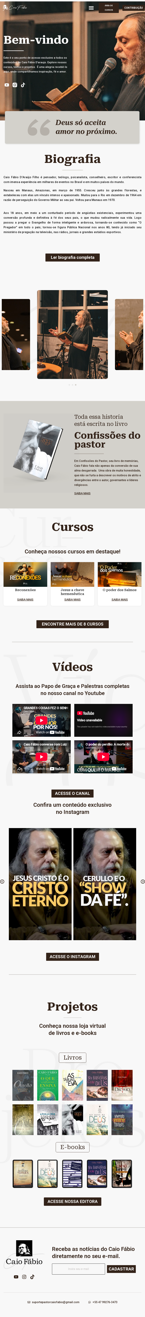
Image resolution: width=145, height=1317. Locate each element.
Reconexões (25, 590)
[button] (91, 8)
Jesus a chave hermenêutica (72, 592)
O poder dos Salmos (120, 590)
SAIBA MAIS (82, 493)
